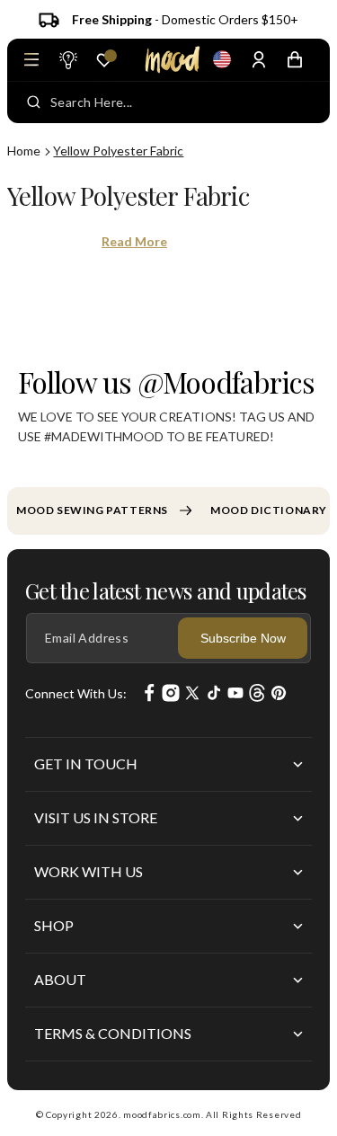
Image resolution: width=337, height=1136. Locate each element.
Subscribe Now (243, 638)
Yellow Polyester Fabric (118, 150)
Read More (134, 241)
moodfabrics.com (162, 1114)
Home (23, 150)
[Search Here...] (33, 102)
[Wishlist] (104, 60)
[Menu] (31, 59)
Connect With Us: (76, 693)
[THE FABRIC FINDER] (67, 59)
